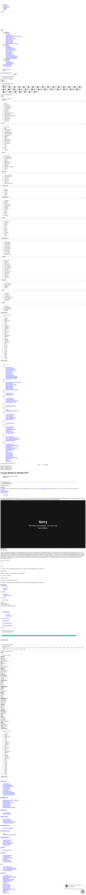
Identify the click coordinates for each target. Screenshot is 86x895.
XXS (5, 92)
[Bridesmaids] (6, 658)
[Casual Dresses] (6, 660)
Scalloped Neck (8, 271)
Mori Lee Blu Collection (11, 384)
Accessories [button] (3, 852)
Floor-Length (7, 247)
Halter (6, 261)
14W (21, 89)
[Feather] (3, 696)
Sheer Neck (7, 273)
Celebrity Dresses (8, 157)
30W (72, 89)
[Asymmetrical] (3, 700)
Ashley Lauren (9, 371)
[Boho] (4, 664)
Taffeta (6, 234)
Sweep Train (7, 251)
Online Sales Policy (5, 491)
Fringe (6, 210)
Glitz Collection (9, 415)
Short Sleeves (7, 299)
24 (75, 87)
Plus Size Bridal (9, 455)
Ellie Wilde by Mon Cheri (11, 378)
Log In (4, 9)
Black (6, 354)
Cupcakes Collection (10, 414)
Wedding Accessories (10, 449)
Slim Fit (6, 287)
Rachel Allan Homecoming (11, 377)
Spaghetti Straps (8, 309)
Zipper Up (7, 182)
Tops (6, 147)
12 (44, 87)
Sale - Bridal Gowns (10, 436)
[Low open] (4, 679)
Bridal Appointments (7, 625)
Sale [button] (1, 864)
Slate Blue (7, 328)
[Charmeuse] (3, 693)
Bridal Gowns (9, 461)
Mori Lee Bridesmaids (10, 405)
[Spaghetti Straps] (4, 726)
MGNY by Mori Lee (10, 399)
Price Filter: (5, 78)
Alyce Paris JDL (9, 398)
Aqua (6, 324)
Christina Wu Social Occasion (12, 400)
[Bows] (4, 690)
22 (70, 87)
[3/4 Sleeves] (5, 718)
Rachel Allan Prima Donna (11, 376)
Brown (6, 352)
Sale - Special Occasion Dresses (12, 439)
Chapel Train (7, 244)
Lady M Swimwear (10, 423)
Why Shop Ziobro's (7, 623)
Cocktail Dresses (8, 107)
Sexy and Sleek (8, 140)
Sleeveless (7, 300)
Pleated (6, 165)
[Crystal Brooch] (4, 691)
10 (39, 87)
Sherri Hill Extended (10, 368)
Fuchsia (6, 340)
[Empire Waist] (4, 712)
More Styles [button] (3, 873)
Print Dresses (7, 139)
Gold (6, 351)
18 (60, 87)
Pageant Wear (6, 620)
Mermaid (6, 286)
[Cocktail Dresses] (6, 661)
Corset (6, 160)
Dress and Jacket (8, 129)
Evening (6, 110)
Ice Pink (6, 336)
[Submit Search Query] (15, 628)
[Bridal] (6, 657)
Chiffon (6, 222)
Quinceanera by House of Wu (12, 410)
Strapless (6, 275)
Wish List (5, 4)
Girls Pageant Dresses (9, 113)
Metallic (6, 190)
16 (54, 87)
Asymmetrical (7, 243)
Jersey (6, 225)
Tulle (6, 236)
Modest (6, 136)
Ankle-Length (8, 242)
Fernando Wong (9, 393)
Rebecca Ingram (9, 388)
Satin (6, 230)
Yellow (6, 317)
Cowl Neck (7, 260)
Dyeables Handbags (10, 426)
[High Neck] (4, 708)
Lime (6, 323)
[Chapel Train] (3, 702)
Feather (6, 207)
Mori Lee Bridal (9, 385)
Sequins (6, 215)
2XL (37, 92)
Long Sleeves (7, 296)
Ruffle (6, 212)
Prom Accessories (9, 453)
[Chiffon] (3, 694)
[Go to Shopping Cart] (1, 1)
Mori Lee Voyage (10, 387)
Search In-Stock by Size (8, 83)
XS (11, 92)
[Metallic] (2, 682)
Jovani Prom (8, 373)
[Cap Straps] (4, 723)
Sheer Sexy (7, 141)
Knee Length (7, 248)
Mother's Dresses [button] (4, 816)
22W (47, 89)
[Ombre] (2, 685)
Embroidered (7, 206)
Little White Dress (8, 133)
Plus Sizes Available (9, 166)
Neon (6, 192)
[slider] (77, 635)
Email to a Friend (4, 492)
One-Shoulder (8, 268)
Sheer (6, 180)
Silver (6, 356)
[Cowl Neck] (4, 705)
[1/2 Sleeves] (5, 717)
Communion (7, 109)
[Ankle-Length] (3, 699)
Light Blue (7, 327)
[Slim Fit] (4, 715)
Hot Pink (6, 339)
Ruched (6, 168)
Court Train (7, 246)
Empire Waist (7, 285)
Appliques (7, 200)
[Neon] (2, 684)
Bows (6, 203)
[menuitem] (44, 4)
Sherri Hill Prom (9, 367)
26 (81, 87)
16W (27, 89)
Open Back (7, 164)
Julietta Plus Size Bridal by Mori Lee (14, 382)
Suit (5, 145)
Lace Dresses (7, 131)
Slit (5, 169)
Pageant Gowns (9, 456)
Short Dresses (7, 143)
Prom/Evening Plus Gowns (11, 447)
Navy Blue (7, 331)
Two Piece (7, 150)
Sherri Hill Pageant (10, 394)
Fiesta (7, 409)
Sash (6, 214)
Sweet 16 (7, 121)
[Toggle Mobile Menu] (1, 607)
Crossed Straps (8, 176)
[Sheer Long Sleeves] (5, 721)
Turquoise (7, 325)
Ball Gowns (7, 127)
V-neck (6, 277)
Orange (6, 346)
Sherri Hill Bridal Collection (12, 389)
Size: (2, 482)
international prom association (12, 445)
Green (6, 321)
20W (40, 89)
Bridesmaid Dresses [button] (5, 825)
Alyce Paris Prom (9, 372)
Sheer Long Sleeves (9, 297)
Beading (6, 201)
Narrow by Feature (7, 98)
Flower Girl (7, 111)
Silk (5, 233)
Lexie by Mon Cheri (10, 416)
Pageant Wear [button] (4, 810)
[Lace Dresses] (4, 667)
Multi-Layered (8, 162)
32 (15, 89)
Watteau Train (7, 254)
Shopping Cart (6, 7)
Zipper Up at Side (8, 183)
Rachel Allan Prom (10, 374)
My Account (6, 5)
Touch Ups (8, 430)
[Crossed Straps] (4, 676)
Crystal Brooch (8, 204)
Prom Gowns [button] (4, 781)
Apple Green (7, 320)
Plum (6, 343)
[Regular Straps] (4, 725)
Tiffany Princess (9, 419)
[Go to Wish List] (2, 1)
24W (53, 89)
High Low (7, 161)
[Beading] (4, 688)
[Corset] (5, 673)
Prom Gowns (6, 618)
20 (65, 87)
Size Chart (3, 489)
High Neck (7, 262)
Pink (6, 338)
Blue (6, 329)
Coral (6, 347)
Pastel (6, 194)
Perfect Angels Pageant (11, 418)
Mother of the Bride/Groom (10, 115)
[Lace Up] (4, 678)
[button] (6, 32)
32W (79, 89)
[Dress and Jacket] (4, 666)
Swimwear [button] (3, 847)
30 (10, 89)
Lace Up (6, 178)
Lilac (6, 334)
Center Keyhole (8, 158)
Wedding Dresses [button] (4, 797)
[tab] (44, 371)
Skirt (6, 144)
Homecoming (7, 114)
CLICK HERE (43, 488)
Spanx (7, 451)
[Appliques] (4, 687)
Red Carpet (7, 119)
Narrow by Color (6, 315)
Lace (6, 211)
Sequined (7, 232)
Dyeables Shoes (9, 428)
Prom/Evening (9, 452)
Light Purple (7, 335)
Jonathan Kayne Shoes (11, 429)
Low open (7, 179)
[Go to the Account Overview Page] (1, 2)
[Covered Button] (4, 675)
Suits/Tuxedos (9, 446)
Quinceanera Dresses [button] (5, 830)
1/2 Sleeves (7, 293)
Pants (6, 137)
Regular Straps (8, 307)
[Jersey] (3, 697)
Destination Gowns (10, 444)
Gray (6, 355)
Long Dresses (7, 135)
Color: (2, 483)
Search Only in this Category (8, 76)
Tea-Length (7, 253)
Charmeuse (7, 221)
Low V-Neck (7, 265)
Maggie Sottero (9, 383)
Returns (5, 589)
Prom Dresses (7, 117)
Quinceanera (7, 118)
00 (11, 87)
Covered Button (8, 175)
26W (59, 89)
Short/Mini (7, 250)
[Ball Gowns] (4, 663)
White (6, 358)
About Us (5, 594)
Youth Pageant (9, 450)
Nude (6, 350)
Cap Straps (7, 306)
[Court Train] (3, 703)
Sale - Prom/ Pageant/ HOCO (12, 438)
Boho (6, 128)
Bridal (6, 103)
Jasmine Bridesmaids (10, 440)
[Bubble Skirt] (5, 669)
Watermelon (7, 342)
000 (5, 87)
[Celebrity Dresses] (5, 670)
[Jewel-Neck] (4, 709)
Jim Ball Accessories (10, 433)
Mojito (6, 319)
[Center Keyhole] (5, 672)
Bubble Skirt (7, 155)
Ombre (6, 193)
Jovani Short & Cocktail (11, 401)
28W (66, 89)
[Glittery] (2, 681)
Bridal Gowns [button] (6, 612)
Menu (2, 30)
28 (5, 89)
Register (5, 8)
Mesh (6, 228)
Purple (6, 332)
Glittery (6, 189)
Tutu (6, 148)
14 (49, 87)
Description (5, 494)
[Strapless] (4, 727)
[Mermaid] (4, 714)
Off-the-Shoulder (8, 266)
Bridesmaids (7, 104)
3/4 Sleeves (7, 294)
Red (5, 344)
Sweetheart (7, 276)
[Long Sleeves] (5, 720)
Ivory (6, 348)
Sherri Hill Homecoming (11, 370)
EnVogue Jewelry (9, 431)
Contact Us (5, 588)
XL (31, 92)
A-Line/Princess (8, 283)
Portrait (6, 269)
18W (34, 89)
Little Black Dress (8, 132)
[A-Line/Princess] (4, 711)
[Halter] (4, 706)
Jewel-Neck (7, 264)
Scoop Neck (7, 272)
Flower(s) (7, 208)
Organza (6, 229)
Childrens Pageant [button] (5, 837)
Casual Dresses (8, 106)
